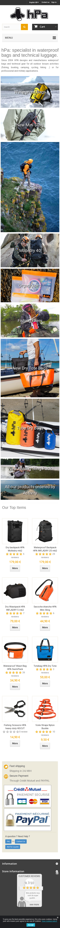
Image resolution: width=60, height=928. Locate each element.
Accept (30, 925)
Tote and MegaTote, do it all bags (30, 368)
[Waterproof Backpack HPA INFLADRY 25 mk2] (45, 531)
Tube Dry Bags (30, 427)
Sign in (54, 2)
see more (34, 904)
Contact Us (20, 841)
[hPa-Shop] (30, 14)
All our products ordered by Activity (30, 489)
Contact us (45, 2)
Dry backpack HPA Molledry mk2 (15, 549)
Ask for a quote (13, 847)
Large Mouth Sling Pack (30, 468)
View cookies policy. (49, 921)
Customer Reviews (29, 876)
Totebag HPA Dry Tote (45, 665)
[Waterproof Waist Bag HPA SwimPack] (15, 649)
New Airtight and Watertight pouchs (30, 285)
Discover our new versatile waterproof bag (30, 124)
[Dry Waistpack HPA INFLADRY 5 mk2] (15, 590)
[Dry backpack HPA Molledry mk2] (15, 531)
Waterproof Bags (30, 91)
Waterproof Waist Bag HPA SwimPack (15, 667)
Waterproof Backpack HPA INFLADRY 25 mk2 (45, 549)
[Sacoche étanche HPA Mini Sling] (45, 590)
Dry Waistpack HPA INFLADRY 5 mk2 (15, 608)
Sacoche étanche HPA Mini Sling (45, 608)
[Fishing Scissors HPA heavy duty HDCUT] (15, 708)
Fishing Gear (30, 187)
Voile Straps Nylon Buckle (45, 727)
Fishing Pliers (30, 320)
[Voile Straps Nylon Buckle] (45, 708)
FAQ (8, 841)
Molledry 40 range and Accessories (30, 250)
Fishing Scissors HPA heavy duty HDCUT (15, 727)
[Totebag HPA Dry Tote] (45, 649)
